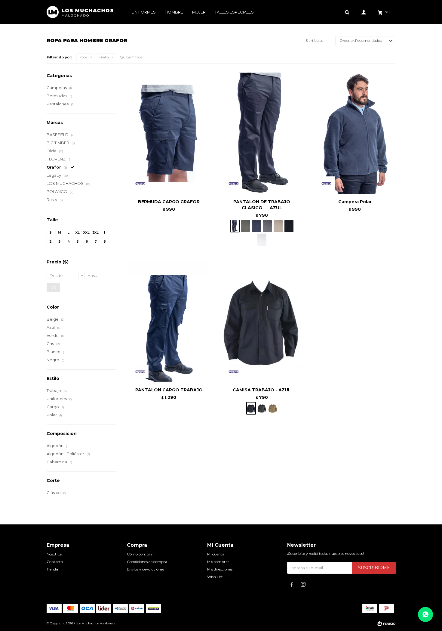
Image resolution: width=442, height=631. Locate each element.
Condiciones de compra (147, 561)
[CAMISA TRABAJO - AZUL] (261, 321)
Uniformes (143, 12)
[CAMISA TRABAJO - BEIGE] (272, 408)
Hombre (174, 12)
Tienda (52, 569)
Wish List (215, 576)
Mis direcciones (219, 569)
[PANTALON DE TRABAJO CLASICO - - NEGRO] (288, 226)
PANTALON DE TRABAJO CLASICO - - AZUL (261, 204)
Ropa (83, 57)
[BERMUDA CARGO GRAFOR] (168, 133)
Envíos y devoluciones (145, 569)
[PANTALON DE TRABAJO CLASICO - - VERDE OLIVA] (245, 226)
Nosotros (54, 554)
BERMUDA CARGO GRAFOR (169, 201)
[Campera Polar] (355, 133)
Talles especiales (234, 12)
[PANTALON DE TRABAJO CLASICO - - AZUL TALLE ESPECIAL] (256, 226)
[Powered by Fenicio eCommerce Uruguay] (386, 623)
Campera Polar (355, 201)
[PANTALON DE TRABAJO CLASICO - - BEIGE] (278, 226)
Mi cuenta (215, 554)
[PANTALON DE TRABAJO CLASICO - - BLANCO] (261, 240)
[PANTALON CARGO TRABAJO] (168, 321)
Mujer (199, 12)
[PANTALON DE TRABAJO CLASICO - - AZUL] (261, 133)
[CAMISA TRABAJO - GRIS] (261, 408)
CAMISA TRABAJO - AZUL (262, 390)
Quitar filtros (131, 57)
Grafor (104, 57)
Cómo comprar (140, 554)
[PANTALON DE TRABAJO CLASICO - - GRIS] (267, 226)
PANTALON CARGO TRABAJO (169, 390)
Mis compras (218, 561)
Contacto (55, 561)
